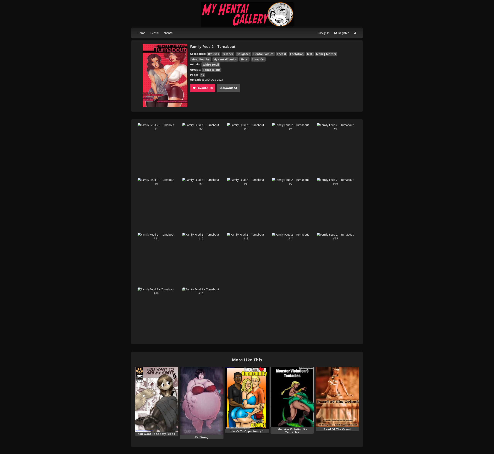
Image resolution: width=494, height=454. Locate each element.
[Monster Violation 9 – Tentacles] (292, 397)
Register (343, 33)
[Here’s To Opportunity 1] (247, 398)
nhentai (168, 33)
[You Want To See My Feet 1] (156, 399)
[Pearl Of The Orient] (337, 397)
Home (141, 33)
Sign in (325, 33)
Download (229, 88)
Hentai (154, 33)
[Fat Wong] (201, 401)
